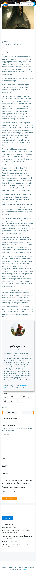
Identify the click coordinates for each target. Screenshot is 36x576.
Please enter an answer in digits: (13, 487)
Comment (6, 434)
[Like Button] (4, 52)
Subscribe (7, 518)
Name (4, 459)
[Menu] (18, 4)
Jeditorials (5, 42)
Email (4, 466)
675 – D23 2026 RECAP (9, 527)
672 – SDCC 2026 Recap (9, 541)
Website (5, 473)
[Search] (32, 509)
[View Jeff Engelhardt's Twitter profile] (18, 340)
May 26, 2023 (20, 44)
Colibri (23, 570)
